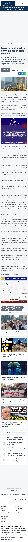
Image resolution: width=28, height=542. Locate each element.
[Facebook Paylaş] (19, 73)
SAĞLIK (17, 510)
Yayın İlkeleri (14, 526)
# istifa (11, 309)
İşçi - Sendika (11, 44)
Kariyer (17, 506)
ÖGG (2, 504)
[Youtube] (22, 499)
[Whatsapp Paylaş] (25, 73)
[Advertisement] (14, 28)
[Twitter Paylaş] (22, 73)
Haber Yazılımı (5, 496)
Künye (8, 526)
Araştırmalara (4, 516)
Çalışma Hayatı (5, 510)
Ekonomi (17, 504)
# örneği (19, 309)
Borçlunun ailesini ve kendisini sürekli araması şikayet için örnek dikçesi (14, 8)
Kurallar (22, 526)
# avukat (5, 309)
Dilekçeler (3, 506)
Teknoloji (3, 519)
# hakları (10, 307)
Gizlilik (2, 528)
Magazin (3, 521)
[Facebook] (18, 499)
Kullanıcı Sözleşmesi (11, 528)
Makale (3, 508)
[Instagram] (20, 499)
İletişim (3, 526)
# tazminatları (19, 307)
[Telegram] (25, 499)
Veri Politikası (21, 528)
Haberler (17, 513)
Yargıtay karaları (5, 513)
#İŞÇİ (4, 307)
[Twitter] (15, 499)
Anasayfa (4, 44)
